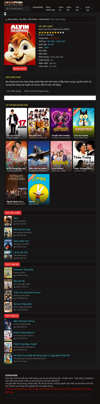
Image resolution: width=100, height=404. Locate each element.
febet (13, 398)
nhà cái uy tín (55, 395)
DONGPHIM (11, 375)
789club (83, 395)
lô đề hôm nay (71, 395)
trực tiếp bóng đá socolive (35, 395)
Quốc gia (87, 8)
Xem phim (21, 68)
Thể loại (77, 8)
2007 (46, 47)
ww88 (17, 395)
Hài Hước (51, 41)
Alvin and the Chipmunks (36, 91)
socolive (9, 395)
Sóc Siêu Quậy (46, 26)
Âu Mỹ (51, 44)
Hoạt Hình (61, 41)
